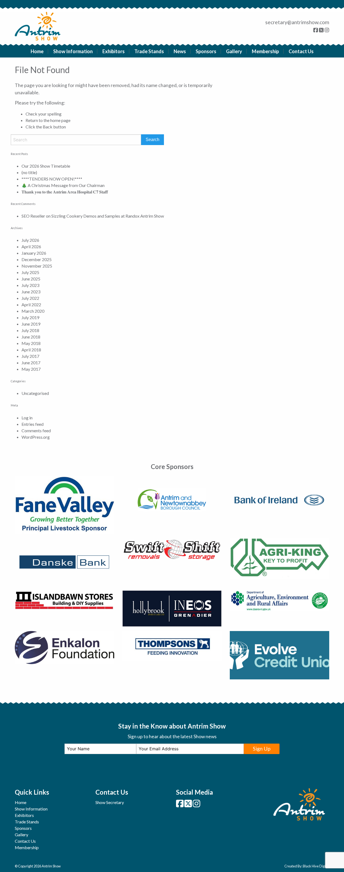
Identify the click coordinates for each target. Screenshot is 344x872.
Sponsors (206, 51)
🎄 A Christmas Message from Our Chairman (63, 185)
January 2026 (34, 252)
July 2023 (30, 285)
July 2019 (30, 317)
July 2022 (30, 298)
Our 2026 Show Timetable (46, 165)
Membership (265, 51)
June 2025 (31, 278)
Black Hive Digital (316, 866)
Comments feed (36, 430)
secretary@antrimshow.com (297, 22)
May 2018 (31, 343)
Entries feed (33, 424)
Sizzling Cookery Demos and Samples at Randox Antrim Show (107, 215)
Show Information (73, 51)
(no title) (29, 172)
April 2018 (31, 349)
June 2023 (31, 291)
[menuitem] (37, 51)
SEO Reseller (33, 215)
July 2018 (30, 330)
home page (60, 120)
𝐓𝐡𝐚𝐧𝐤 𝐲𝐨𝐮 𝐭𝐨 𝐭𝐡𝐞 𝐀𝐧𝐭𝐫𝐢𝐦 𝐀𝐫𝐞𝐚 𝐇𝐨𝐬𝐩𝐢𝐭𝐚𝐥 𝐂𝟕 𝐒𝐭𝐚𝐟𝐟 (65, 191)
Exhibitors (113, 51)
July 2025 (30, 272)
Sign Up (261, 748)
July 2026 (30, 240)
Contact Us (301, 51)
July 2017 (30, 356)
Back (47, 126)
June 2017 (31, 362)
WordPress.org (36, 436)
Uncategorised (35, 393)
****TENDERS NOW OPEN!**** (52, 178)
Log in (27, 417)
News (180, 51)
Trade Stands (149, 51)
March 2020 (33, 311)
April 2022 (31, 304)
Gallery (234, 51)
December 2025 (37, 259)
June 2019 (31, 323)
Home (37, 51)
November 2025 (37, 265)
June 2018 (31, 336)
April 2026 (31, 246)
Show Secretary (109, 802)
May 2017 (31, 369)
